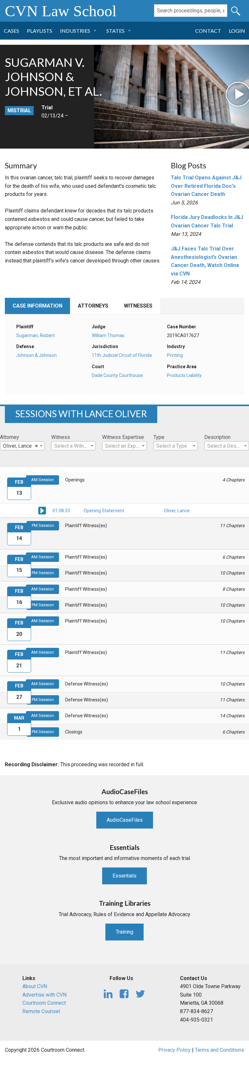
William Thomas (108, 335)
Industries (75, 31)
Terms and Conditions (219, 1050)
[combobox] (22, 445)
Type (158, 437)
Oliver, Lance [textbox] (20, 446)
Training (124, 932)
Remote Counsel (41, 1011)
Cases (11, 31)
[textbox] (74, 446)
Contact (208, 31)
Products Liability (184, 375)
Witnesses (138, 306)
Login (237, 31)
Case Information (37, 306)
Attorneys (93, 306)
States (115, 31)
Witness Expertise (123, 437)
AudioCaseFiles (125, 820)
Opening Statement (104, 510)
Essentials (124, 876)
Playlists (39, 31)
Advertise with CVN (44, 995)
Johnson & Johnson (36, 355)
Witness (60, 437)
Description (217, 437)
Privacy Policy (174, 1050)
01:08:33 (61, 510)
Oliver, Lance (177, 510)
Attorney (9, 437)
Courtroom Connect (44, 1003)
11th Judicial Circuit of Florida (122, 355)
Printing (175, 355)
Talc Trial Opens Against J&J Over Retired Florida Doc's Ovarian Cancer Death (206, 186)
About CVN (34, 986)
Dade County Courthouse (117, 375)
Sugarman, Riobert (35, 335)
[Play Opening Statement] (42, 510)
